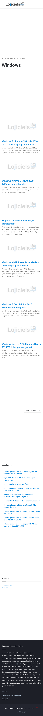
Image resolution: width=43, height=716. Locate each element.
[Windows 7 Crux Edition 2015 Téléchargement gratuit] (21, 290)
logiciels (19, 664)
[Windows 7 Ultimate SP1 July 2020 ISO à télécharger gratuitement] (21, 127)
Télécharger (14, 58)
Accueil (6, 58)
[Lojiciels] (15, 4)
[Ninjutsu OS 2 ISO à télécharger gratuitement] (21, 206)
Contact (5, 699)
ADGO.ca (5, 587)
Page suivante (31, 410)
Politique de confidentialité (11, 695)
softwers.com (7, 585)
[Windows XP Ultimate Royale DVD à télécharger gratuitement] (21, 248)
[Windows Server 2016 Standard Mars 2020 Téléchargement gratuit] (21, 330)
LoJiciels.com (21, 712)
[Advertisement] (21, 31)
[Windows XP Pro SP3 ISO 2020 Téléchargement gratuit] (21, 167)
